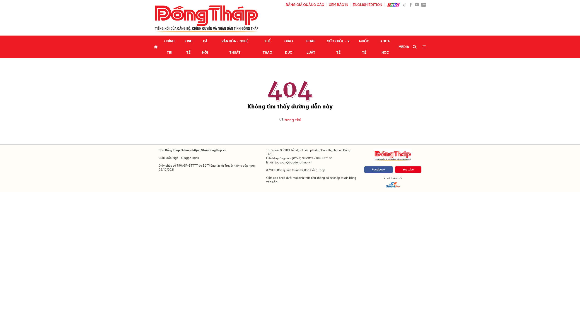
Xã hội (205, 47)
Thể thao (267, 47)
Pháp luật (311, 47)
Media (404, 47)
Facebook (378, 169)
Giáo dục (288, 47)
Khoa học (385, 47)
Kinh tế (188, 47)
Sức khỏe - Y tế (338, 47)
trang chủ (293, 120)
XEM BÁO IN (338, 4)
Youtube (408, 169)
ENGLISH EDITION (367, 4)
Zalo (423, 4)
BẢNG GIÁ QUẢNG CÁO (305, 4)
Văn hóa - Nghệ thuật (235, 47)
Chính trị (169, 47)
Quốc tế (364, 47)
